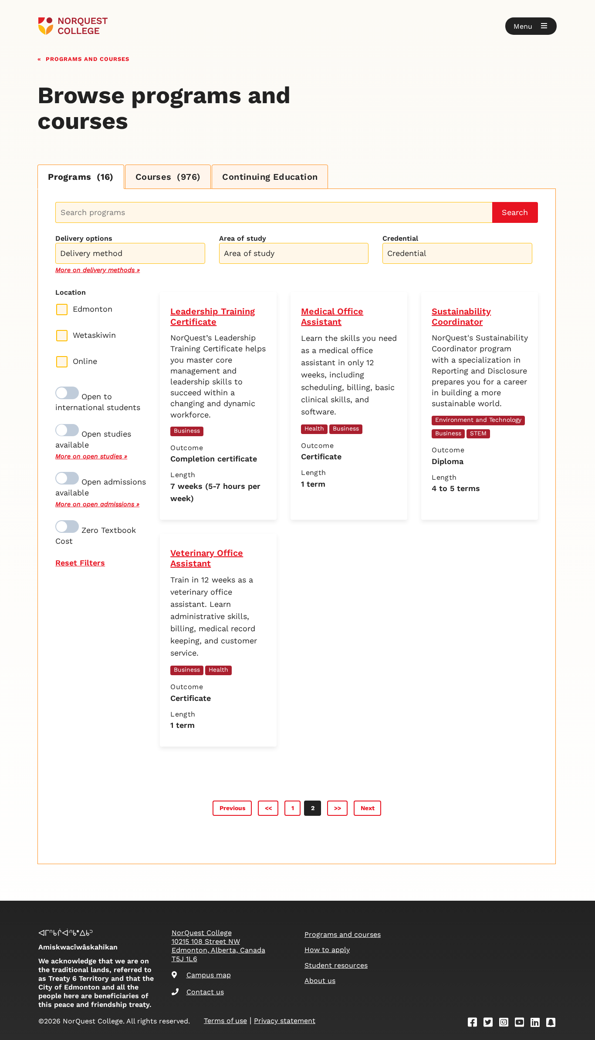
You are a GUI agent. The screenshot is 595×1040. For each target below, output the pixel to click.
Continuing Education (270, 177)
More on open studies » (91, 456)
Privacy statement (284, 1020)
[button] (531, 26)
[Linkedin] (538, 1024)
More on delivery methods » (97, 269)
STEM (478, 433)
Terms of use (225, 1020)
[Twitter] (490, 1024)
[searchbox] (132, 254)
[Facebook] (475, 1024)
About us (319, 980)
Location (70, 292)
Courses (168, 177)
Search (515, 212)
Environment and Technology (478, 419)
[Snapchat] (553, 1024)
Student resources (336, 965)
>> (337, 807)
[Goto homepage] (73, 26)
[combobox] (130, 252)
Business (187, 430)
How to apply (327, 950)
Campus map (208, 975)
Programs (81, 177)
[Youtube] (522, 1024)
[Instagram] (506, 1024)
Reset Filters (80, 562)
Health (314, 428)
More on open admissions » (97, 504)
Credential (400, 238)
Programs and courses (87, 58)
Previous (232, 807)
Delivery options (83, 238)
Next (368, 807)
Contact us (205, 992)
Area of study (242, 238)
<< (268, 807)
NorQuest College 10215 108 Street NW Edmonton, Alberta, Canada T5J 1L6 (218, 946)
